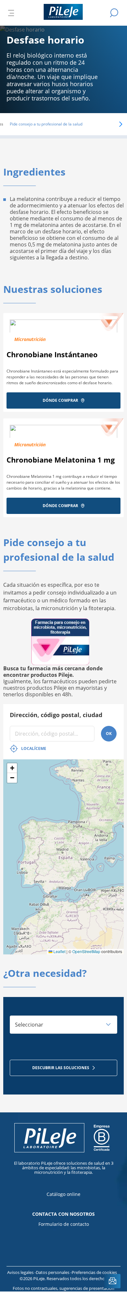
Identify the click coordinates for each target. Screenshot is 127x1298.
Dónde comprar (60, 400)
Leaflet (58, 951)
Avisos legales (21, 1272)
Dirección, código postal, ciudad (56, 715)
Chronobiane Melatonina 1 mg (61, 460)
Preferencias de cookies (94, 1272)
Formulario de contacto (63, 1224)
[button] (111, 124)
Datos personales (53, 1272)
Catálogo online (63, 1194)
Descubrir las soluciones (60, 1067)
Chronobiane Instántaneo (52, 354)
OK (109, 733)
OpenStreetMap (86, 951)
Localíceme (33, 748)
